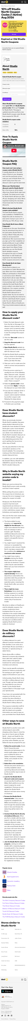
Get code (14, 34)
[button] (14, 26)
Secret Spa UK (18, 933)
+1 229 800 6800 (8, 1011)
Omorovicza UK (5, 938)
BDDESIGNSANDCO (20, 965)
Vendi (2, 929)
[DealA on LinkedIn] (11, 1016)
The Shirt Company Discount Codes (13, 900)
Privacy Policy (13, 1019)
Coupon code (5, 84)
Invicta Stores (4, 947)
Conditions (5, 92)
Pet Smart (17, 956)
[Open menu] (22, 1)
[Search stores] (25, 1)
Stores (6, 6)
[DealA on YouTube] (8, 1016)
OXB (16, 961)
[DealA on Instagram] (5, 1016)
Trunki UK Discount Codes (10, 911)
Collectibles (10, 72)
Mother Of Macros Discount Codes (13, 908)
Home (4, 72)
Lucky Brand (4, 956)
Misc (15, 72)
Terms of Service (4, 1019)
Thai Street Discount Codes (11, 906)
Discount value (6, 88)
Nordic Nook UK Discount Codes (12, 914)
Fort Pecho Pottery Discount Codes (13, 903)
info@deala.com (7, 1012)
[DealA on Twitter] (2, 1016)
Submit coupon (7, 99)
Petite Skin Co (18, 929)
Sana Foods (4, 952)
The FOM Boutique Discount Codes (13, 917)
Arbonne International (20, 947)
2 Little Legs (4, 933)
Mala (16, 943)
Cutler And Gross (5, 961)
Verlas (16, 970)
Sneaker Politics (5, 943)
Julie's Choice (18, 938)
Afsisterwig (3, 970)
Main (2, 6)
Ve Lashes (3, 965)
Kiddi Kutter (18, 952)
